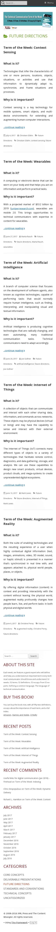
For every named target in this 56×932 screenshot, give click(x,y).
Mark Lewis (26, 493)
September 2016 (11, 851)
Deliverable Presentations (22, 879)
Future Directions (16, 884)
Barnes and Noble (20, 715)
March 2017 (9, 829)
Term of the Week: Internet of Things (20, 755)
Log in (33, 922)
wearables (8, 247)
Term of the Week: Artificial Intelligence (21, 748)
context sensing (38, 140)
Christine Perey (27, 623)
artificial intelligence (25, 364)
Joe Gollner (26, 358)
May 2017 (8, 822)
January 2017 (9, 836)
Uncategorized (14, 898)
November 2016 (11, 844)
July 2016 (7, 858)
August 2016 (9, 854)
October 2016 (9, 847)
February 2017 (10, 833)
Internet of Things (39, 498)
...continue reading (14, 127)
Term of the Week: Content (38, 799)
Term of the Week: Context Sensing (19, 734)
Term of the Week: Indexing (28, 781)
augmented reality (25, 628)
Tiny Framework (19, 922)
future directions (24, 241)
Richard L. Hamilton (12, 799)
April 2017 (8, 826)
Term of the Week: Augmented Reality (21, 762)
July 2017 (7, 815)
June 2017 (8, 818)
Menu (50, 2)
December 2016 (10, 840)
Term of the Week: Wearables (27, 161)
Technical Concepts (17, 893)
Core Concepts (13, 874)
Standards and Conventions (23, 888)
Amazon (7, 715)
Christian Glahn (26, 135)
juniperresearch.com (22, 208)
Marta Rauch (26, 236)
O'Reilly (33, 715)
